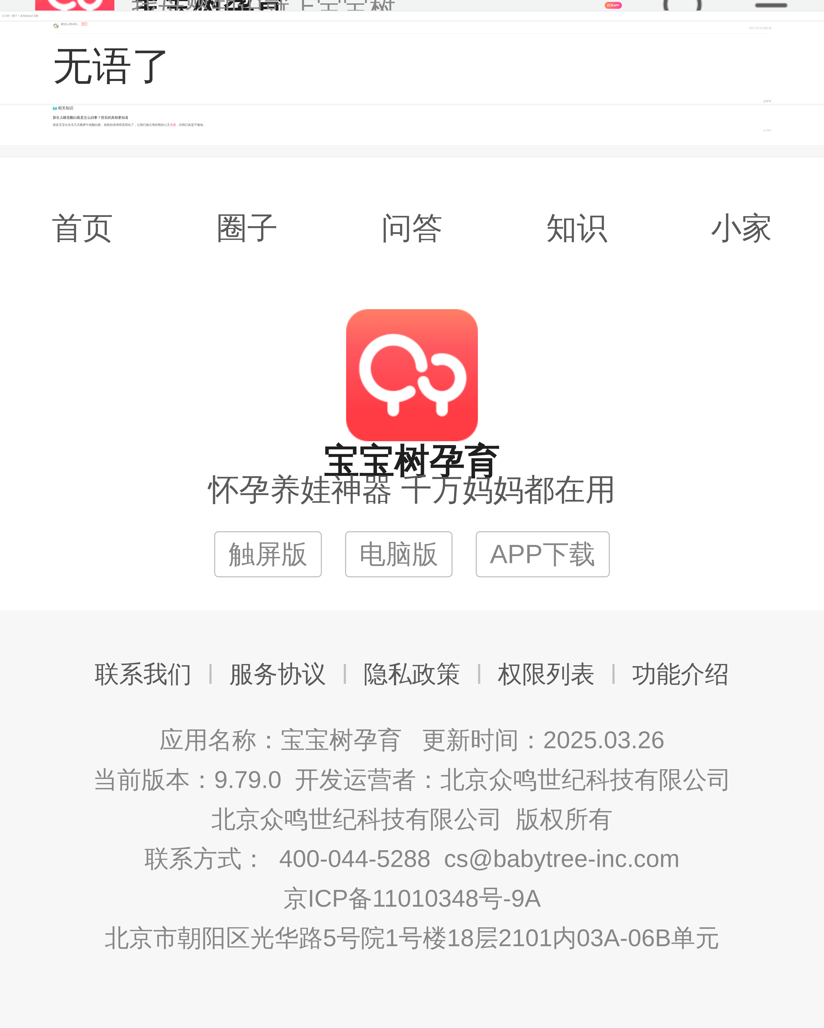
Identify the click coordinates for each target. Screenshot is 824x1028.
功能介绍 (680, 673)
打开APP (613, 5)
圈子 (14, 15)
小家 (741, 228)
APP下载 (542, 554)
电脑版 (398, 554)
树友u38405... (71, 24)
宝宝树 (5, 15)
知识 (576, 228)
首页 (82, 228)
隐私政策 (412, 673)
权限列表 (546, 673)
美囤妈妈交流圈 (29, 15)
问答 (412, 228)
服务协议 (277, 673)
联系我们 (143, 673)
